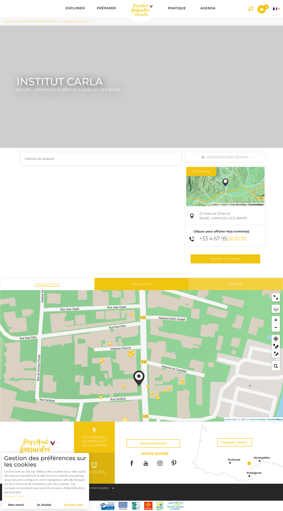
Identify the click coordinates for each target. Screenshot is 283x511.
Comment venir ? (234, 442)
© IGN (242, 419)
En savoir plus (14, 496)
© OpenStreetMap (256, 419)
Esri (235, 419)
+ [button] (276, 320)
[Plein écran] (275, 297)
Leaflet (227, 419)
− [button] (276, 327)
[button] (75, 8)
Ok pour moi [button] (73, 505)
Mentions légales (97, 487)
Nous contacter (153, 443)
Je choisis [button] (44, 505)
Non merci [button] (16, 505)
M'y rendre (201, 171)
